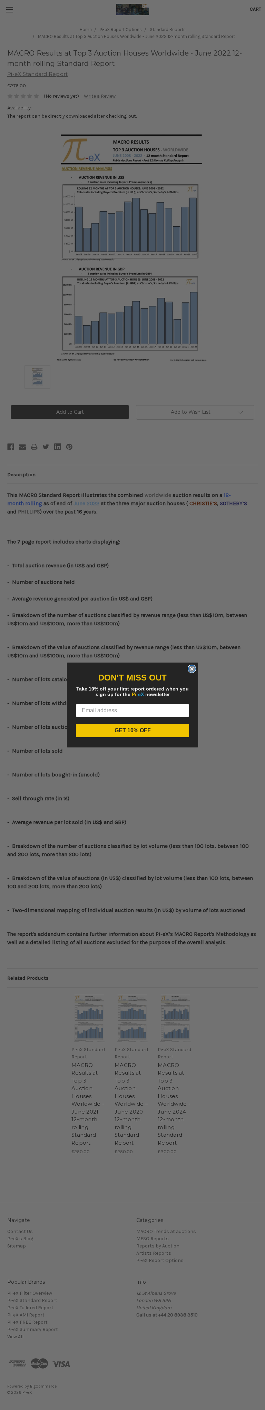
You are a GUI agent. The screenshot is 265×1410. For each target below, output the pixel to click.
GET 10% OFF (133, 730)
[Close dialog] (191, 668)
